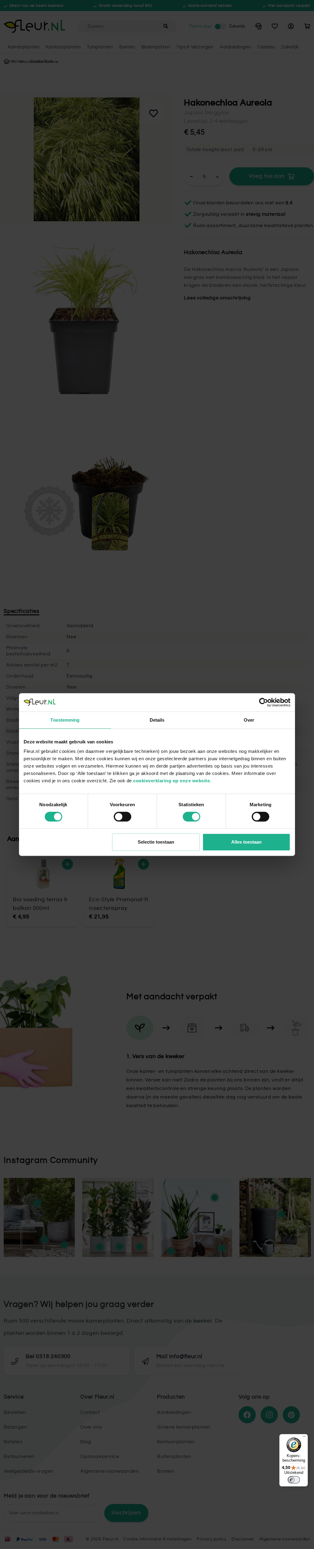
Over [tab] (249, 720)
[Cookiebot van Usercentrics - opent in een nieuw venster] (263, 702)
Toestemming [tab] (64, 720)
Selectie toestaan (156, 842)
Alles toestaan (246, 842)
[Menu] (304, 1437)
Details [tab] (157, 720)
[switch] (122, 817)
